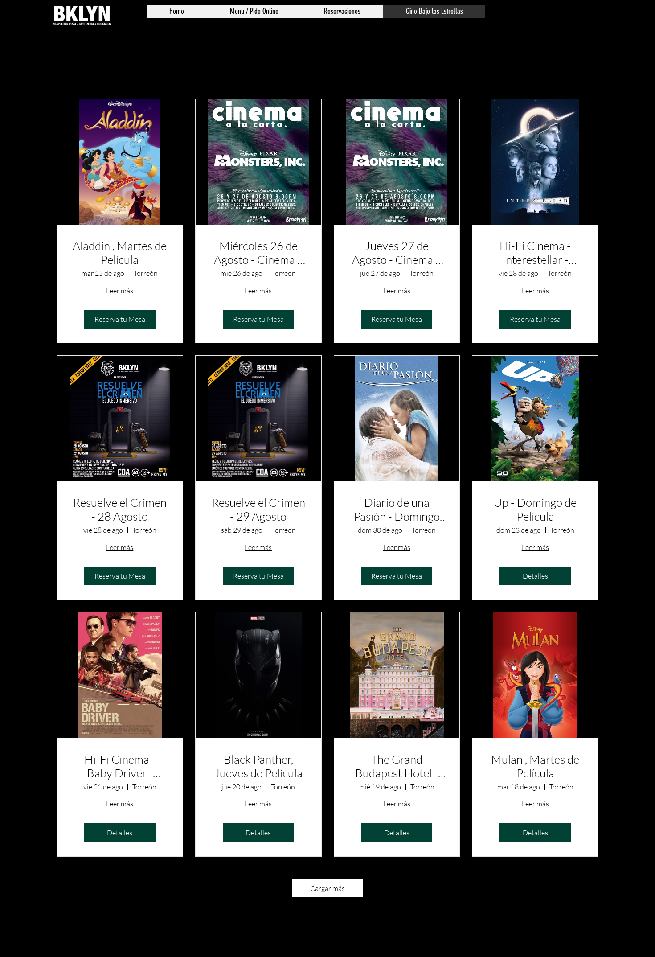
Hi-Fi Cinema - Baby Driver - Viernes (120, 766)
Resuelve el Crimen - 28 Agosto (120, 509)
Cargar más (327, 888)
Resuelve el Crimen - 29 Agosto (258, 509)
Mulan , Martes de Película (535, 766)
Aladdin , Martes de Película (120, 253)
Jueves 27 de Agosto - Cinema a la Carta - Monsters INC (396, 253)
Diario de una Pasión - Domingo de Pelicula (397, 509)
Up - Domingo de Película (535, 509)
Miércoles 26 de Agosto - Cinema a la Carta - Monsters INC (258, 253)
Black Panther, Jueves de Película (258, 766)
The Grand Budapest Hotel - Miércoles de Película (396, 766)
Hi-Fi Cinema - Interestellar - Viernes (535, 253)
